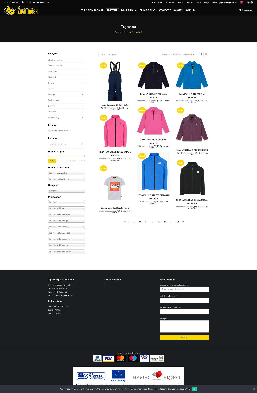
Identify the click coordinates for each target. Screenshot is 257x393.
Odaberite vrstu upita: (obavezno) (174, 285)
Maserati (52, 77)
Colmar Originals (55, 65)
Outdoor (51, 106)
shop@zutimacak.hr (63, 295)
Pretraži (82, 144)
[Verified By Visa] (144, 361)
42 (152, 221)
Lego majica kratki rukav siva (115, 208)
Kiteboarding (53, 117)
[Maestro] (133, 361)
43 (158, 221)
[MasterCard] (120, 361)
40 (140, 221)
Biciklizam (52, 111)
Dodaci (51, 88)
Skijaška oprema (55, 60)
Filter (52, 161)
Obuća (51, 83)
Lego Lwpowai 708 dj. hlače (115, 105)
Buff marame (53, 100)
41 (146, 221)
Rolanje (51, 94)
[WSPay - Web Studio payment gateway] (157, 361)
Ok (194, 389)
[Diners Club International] (97, 361)
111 (177, 221)
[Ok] (253, 389)
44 (165, 221)
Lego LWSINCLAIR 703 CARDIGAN (192, 150)
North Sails (53, 71)
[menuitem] (159, 2)
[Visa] (108, 361)
